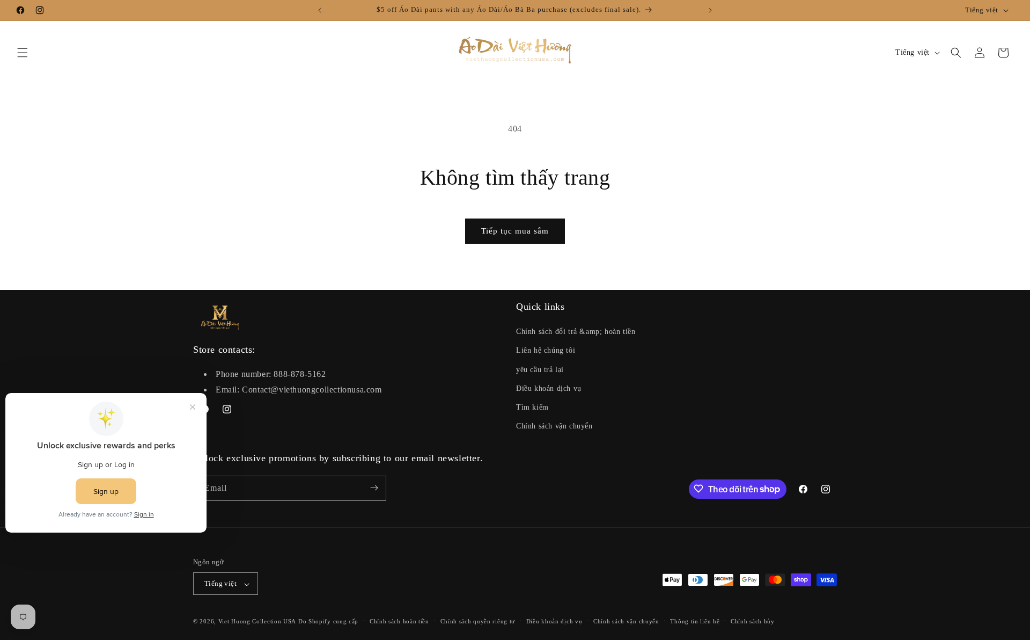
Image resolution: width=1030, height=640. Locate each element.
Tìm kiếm (532, 407)
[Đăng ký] (374, 487)
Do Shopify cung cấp (328, 622)
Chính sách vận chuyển (554, 427)
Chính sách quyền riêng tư (478, 621)
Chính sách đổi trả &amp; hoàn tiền (575, 332)
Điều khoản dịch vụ (549, 388)
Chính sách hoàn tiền (399, 621)
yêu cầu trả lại (540, 370)
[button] (22, 52)
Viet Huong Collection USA (257, 622)
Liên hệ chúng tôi (545, 351)
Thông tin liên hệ (694, 621)
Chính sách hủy (753, 621)
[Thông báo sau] (710, 10)
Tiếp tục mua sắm (515, 231)
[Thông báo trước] (320, 10)
